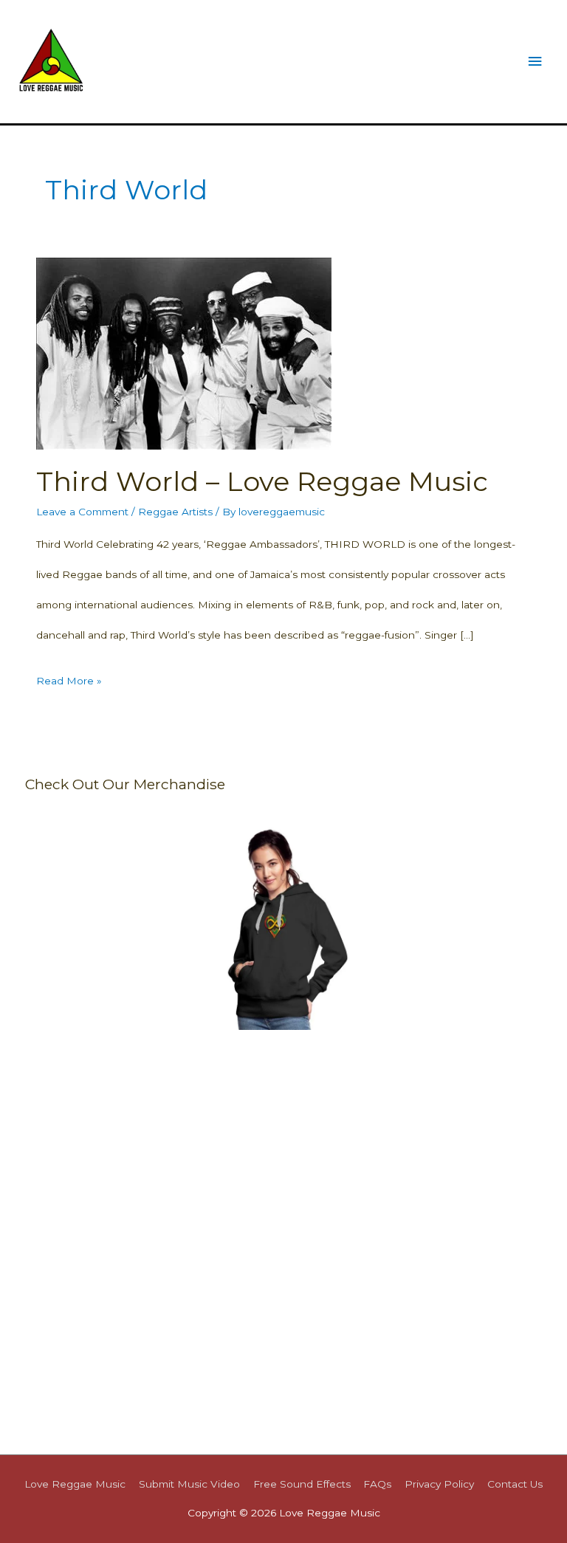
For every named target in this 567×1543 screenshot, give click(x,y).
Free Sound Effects (302, 1484)
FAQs (377, 1484)
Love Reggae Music (75, 1484)
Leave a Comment (82, 512)
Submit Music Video (189, 1484)
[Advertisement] (284, 1148)
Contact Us (515, 1484)
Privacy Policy (439, 1484)
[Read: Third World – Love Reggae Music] (183, 352)
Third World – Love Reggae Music (262, 481)
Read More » (69, 685)
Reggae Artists (175, 512)
